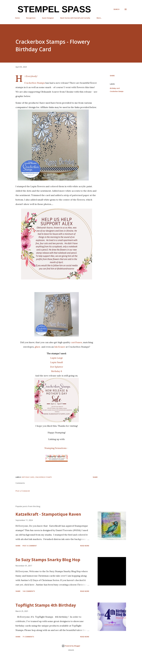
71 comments (28, 637)
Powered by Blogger (72, 646)
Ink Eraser (59, 346)
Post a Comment (23, 491)
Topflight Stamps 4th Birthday (46, 605)
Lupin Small (56, 362)
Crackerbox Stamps (34, 82)
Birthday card (115, 88)
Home (17, 18)
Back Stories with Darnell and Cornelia (75, 18)
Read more (84, 546)
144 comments (29, 591)
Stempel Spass (53, 9)
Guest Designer (48, 18)
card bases (76, 342)
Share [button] (112, 76)
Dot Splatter (56, 366)
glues (38, 346)
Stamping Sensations (55, 448)
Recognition (31, 18)
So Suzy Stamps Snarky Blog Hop (48, 559)
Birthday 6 (56, 371)
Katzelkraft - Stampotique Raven (48, 514)
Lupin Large (56, 357)
